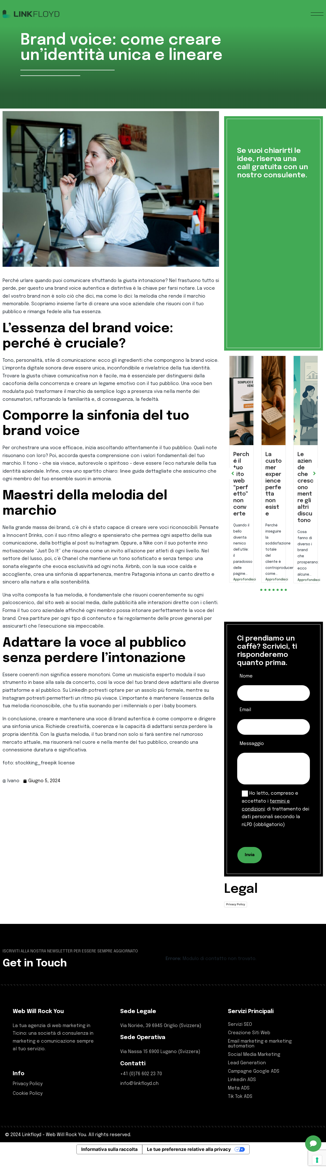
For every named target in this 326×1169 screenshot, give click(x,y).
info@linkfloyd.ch (139, 1096)
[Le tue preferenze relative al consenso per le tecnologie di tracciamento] (317, 1160)
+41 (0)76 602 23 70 (141, 1086)
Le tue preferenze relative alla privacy (189, 1161)
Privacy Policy (235, 917)
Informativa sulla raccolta (109, 1161)
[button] (261, 602)
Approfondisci (241, 579)
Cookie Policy (28, 1106)
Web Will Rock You (66, 1147)
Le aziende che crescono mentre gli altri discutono (273, 487)
